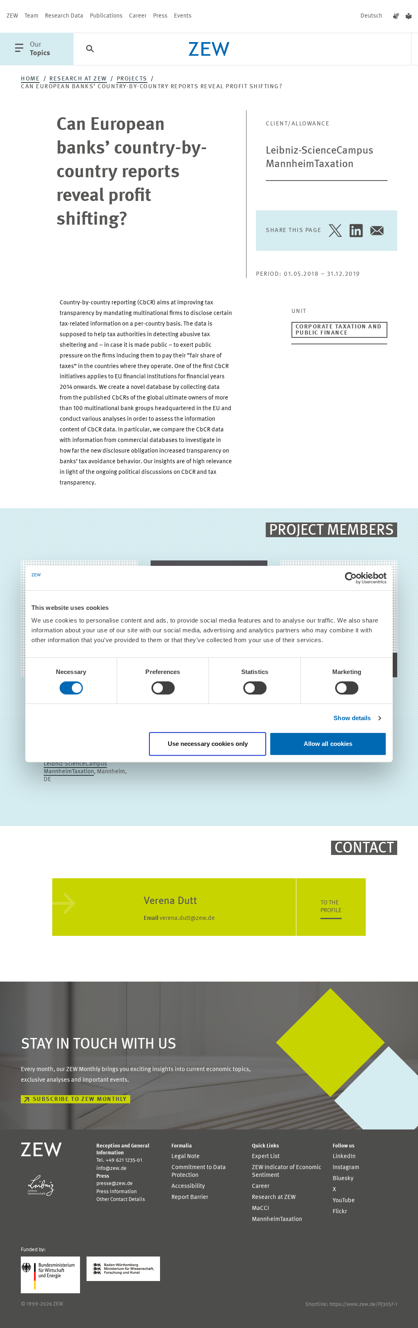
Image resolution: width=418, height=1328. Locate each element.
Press (160, 16)
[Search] (89, 49)
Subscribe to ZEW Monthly (80, 1099)
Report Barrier (189, 1197)
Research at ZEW (78, 79)
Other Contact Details (120, 1199)
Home (30, 79)
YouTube (344, 1201)
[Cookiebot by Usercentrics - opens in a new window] (351, 578)
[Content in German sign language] (396, 16)
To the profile (331, 907)
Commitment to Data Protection (198, 1171)
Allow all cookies (328, 743)
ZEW (12, 16)
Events (182, 16)
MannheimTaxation (277, 1219)
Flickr (340, 1212)
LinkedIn (344, 1157)
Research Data (64, 16)
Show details (352, 717)
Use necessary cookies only (208, 743)
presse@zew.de (114, 1183)
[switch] (163, 687)
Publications (106, 16)
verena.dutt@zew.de (179, 918)
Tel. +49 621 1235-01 (119, 1160)
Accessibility (188, 1186)
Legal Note (185, 1157)
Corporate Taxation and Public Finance (339, 330)
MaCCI (260, 1208)
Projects (132, 79)
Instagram (346, 1168)
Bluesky (343, 1179)
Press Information (116, 1191)
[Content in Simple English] (408, 16)
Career (138, 16)
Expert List (266, 1157)
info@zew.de (111, 1168)
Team (31, 16)
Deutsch (371, 16)
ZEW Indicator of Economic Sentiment (286, 1171)
